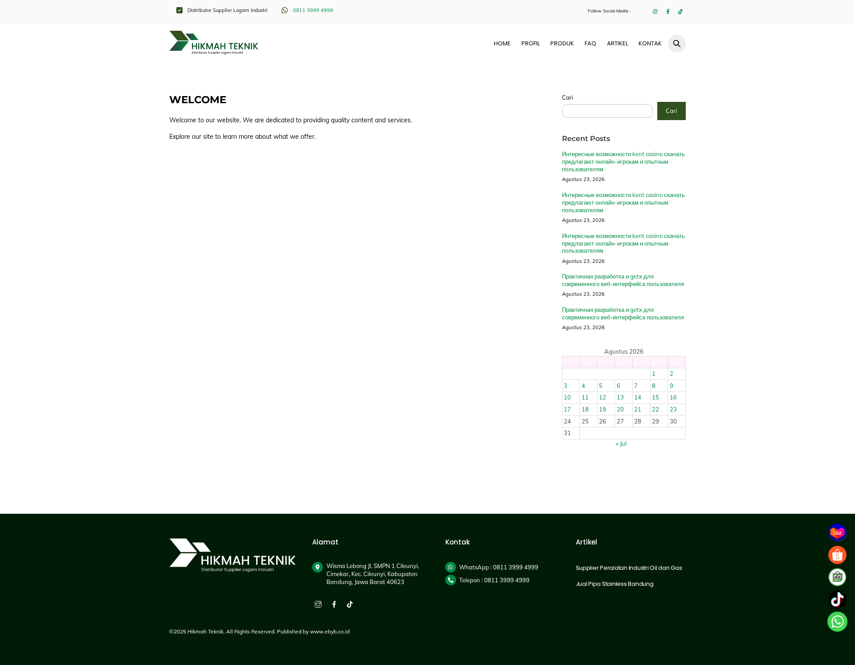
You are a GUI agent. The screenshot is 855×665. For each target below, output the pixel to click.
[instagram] (318, 603)
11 (585, 397)
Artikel (617, 43)
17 (567, 409)
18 (585, 409)
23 (673, 409)
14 (637, 397)
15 (655, 397)
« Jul (621, 443)
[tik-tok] (350, 603)
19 (602, 409)
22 (655, 409)
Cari (567, 97)
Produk (562, 43)
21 (637, 409)
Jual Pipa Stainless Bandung (615, 584)
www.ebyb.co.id (330, 631)
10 (567, 397)
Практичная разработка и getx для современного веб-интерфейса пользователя (623, 280)
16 (673, 397)
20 (620, 409)
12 (602, 397)
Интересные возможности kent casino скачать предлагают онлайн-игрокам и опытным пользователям (623, 161)
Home (502, 43)
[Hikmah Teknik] (213, 50)
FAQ (590, 43)
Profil (530, 43)
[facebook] (334, 603)
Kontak (650, 43)
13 (620, 397)
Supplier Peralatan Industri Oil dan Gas (629, 568)
